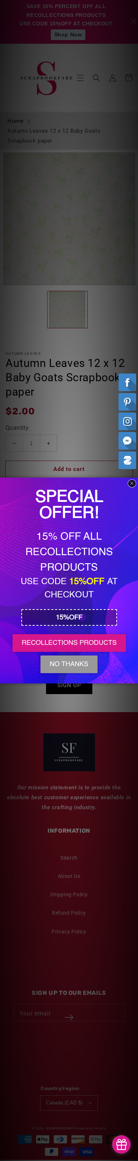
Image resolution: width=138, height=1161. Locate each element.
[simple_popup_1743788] (121, 1144)
